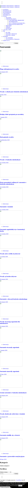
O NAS (5, 16)
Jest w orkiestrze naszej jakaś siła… (17, 23)
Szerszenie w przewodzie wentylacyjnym (12, 456)
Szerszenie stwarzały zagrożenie (9, 347)
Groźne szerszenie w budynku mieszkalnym (13, 392)
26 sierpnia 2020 (4, 302)
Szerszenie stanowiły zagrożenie (9, 371)
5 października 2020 (5, 140)
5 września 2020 (4, 256)
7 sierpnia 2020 (3, 350)
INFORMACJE (7, 15)
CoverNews (19, 480)
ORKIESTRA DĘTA (11, 19)
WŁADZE (8, 17)
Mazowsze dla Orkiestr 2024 (16, 24)
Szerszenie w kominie (6, 206)
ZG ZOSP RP (9, 37)
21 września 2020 (4, 209)
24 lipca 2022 (3, 94)
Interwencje (6, 66)
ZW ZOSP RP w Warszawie (12, 39)
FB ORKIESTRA (13, 21)
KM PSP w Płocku (10, 35)
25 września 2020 (4, 162)
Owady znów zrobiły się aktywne (10, 253)
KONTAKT (9, 28)
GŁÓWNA (5, 9)
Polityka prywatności (5, 487)
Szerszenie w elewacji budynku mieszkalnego (13, 299)
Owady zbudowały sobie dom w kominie (12, 414)
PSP (4, 31)
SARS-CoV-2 (6, 40)
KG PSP (8, 32)
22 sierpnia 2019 (4, 416)
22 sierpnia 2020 (4, 326)
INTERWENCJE (7, 11)
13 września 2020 (4, 234)
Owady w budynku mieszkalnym (10, 159)
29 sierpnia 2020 (4, 279)
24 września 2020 (4, 187)
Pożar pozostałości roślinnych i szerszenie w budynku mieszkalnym (13, 183)
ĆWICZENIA (6, 13)
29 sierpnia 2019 (4, 395)
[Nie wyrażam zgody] (10, 487)
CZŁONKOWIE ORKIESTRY (16, 20)
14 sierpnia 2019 (4, 438)
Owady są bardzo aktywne (8, 276)
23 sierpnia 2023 (4, 72)
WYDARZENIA (7, 12)
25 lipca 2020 (3, 374)
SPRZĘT (8, 27)
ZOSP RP (5, 36)
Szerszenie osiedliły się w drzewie (10, 435)
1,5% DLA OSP (7, 29)
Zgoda (20, 485)
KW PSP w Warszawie (11, 33)
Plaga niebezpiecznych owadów (9, 69)
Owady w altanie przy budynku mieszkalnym (14, 92)
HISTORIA (9, 25)
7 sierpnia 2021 (3, 117)
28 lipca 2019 (3, 459)
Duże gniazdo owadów (7, 137)
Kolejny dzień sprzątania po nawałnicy (12, 114)
